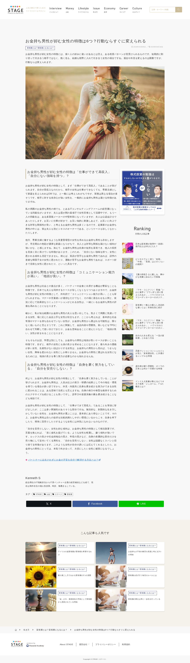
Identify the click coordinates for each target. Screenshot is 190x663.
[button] (178, 9)
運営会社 (83, 644)
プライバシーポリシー (105, 644)
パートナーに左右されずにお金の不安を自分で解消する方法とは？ (63, 460)
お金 (48, 494)
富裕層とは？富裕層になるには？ (40, 48)
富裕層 (69, 494)
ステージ (58, 494)
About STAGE (66, 644)
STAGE (39, 494)
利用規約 (126, 644)
